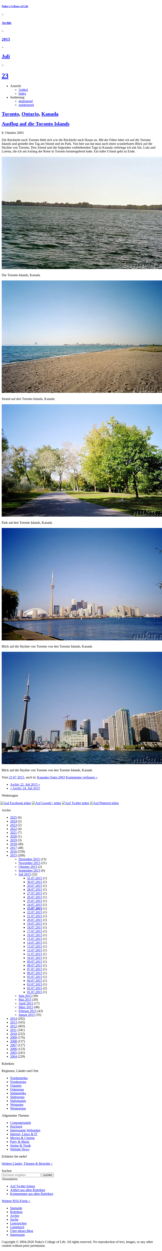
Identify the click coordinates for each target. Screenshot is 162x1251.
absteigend (26, 101)
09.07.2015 (34, 961)
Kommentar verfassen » (81, 777)
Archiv (7, 23)
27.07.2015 (34, 893)
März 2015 (26, 1007)
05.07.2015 (34, 977)
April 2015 (26, 1003)
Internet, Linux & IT (23, 1134)
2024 (13, 821)
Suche (14, 1219)
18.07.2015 (34, 927)
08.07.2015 (34, 965)
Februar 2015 (27, 1011)
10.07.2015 (34, 958)
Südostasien (18, 1101)
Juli (6, 56)
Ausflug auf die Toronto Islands (35, 124)
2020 (13, 836)
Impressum (17, 1234)
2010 (13, 1034)
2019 (13, 840)
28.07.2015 (34, 889)
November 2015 (29, 863)
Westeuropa (18, 1108)
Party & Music (20, 1141)
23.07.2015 (34, 908)
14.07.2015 (34, 942)
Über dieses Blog (21, 1231)
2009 (13, 1037)
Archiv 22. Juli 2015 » (25, 784)
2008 (13, 1041)
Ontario (30, 114)
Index (22, 93)
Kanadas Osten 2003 (51, 777)
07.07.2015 (34, 969)
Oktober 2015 (28, 867)
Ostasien (16, 1085)
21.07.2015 (34, 916)
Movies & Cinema (22, 1138)
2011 (13, 1030)
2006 (13, 1049)
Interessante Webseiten (25, 1130)
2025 (13, 817)
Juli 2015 (25, 874)
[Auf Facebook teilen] (15, 803)
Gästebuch (17, 1227)
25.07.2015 (34, 901)
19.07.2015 (34, 923)
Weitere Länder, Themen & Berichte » (27, 1163)
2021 (13, 832)
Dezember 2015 (29, 859)
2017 (13, 848)
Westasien (16, 1104)
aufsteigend (26, 105)
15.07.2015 (34, 939)
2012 (13, 1026)
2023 (13, 825)
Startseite (16, 1208)
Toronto (10, 114)
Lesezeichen (18, 1223)
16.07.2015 (34, 935)
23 (5, 75)
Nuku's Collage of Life (15, 6)
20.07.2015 (34, 920)
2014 (13, 1018)
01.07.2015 (34, 992)
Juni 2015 (25, 996)
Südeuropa (17, 1097)
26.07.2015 (34, 897)
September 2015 (29, 870)
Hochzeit (16, 1126)
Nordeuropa (18, 1082)
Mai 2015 (25, 999)
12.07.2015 (34, 950)
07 (14, 777)
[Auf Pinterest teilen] (104, 803)
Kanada (49, 114)
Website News (19, 1149)
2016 (13, 851)
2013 (13, 1022)
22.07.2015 (34, 912)
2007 (13, 1045)
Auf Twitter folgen (22, 1186)
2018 (13, 844)
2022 (13, 829)
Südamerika (18, 1093)
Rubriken (16, 1212)
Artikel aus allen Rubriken (27, 1190)
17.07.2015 (34, 931)
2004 (13, 1056)
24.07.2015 (34, 904)
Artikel (23, 90)
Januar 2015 (27, 1015)
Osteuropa (17, 1089)
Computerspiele (20, 1122)
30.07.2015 (34, 882)
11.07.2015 (34, 954)
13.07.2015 (34, 946)
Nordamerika (19, 1078)
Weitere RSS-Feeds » (16, 1201)
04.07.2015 (34, 980)
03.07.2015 (34, 984)
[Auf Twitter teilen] (75, 803)
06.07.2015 (34, 973)
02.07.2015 (34, 988)
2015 (6, 39)
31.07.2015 (34, 878)
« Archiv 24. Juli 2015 (25, 788)
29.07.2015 (34, 885)
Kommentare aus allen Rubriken (31, 1194)
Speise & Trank (20, 1145)
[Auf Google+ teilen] (46, 803)
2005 (13, 1052)
